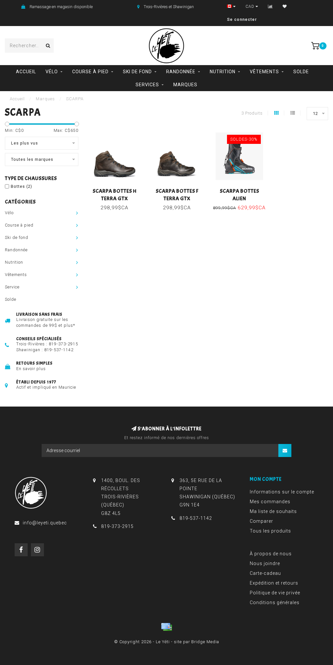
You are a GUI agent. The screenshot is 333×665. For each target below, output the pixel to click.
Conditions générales (275, 602)
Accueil (26, 71)
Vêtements (264, 71)
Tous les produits (270, 530)
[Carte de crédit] (166, 627)
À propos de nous (271, 553)
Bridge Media (205, 641)
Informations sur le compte (282, 491)
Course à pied (90, 71)
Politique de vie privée (275, 592)
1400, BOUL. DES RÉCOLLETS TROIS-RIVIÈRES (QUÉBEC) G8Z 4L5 (120, 497)
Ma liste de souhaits (273, 511)
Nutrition (222, 71)
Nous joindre (265, 563)
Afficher (117, 189)
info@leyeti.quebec (45, 522)
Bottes (21, 186)
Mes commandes (270, 501)
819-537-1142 (58, 349)
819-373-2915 (63, 343)
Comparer (261, 521)
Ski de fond (137, 71)
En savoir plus (31, 368)
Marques (185, 84)
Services (147, 84)
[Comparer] (270, 6)
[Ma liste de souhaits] (285, 6)
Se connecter (242, 19)
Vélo (52, 71)
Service (12, 286)
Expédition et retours (274, 583)
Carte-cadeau (265, 573)
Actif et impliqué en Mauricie (46, 387)
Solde (301, 71)
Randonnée (180, 71)
